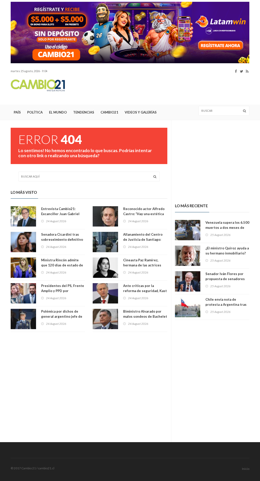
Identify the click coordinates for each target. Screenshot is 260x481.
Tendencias (83, 112)
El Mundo (58, 112)
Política (35, 112)
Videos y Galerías (141, 112)
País (17, 112)
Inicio (245, 469)
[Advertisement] (156, 89)
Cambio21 (109, 112)
